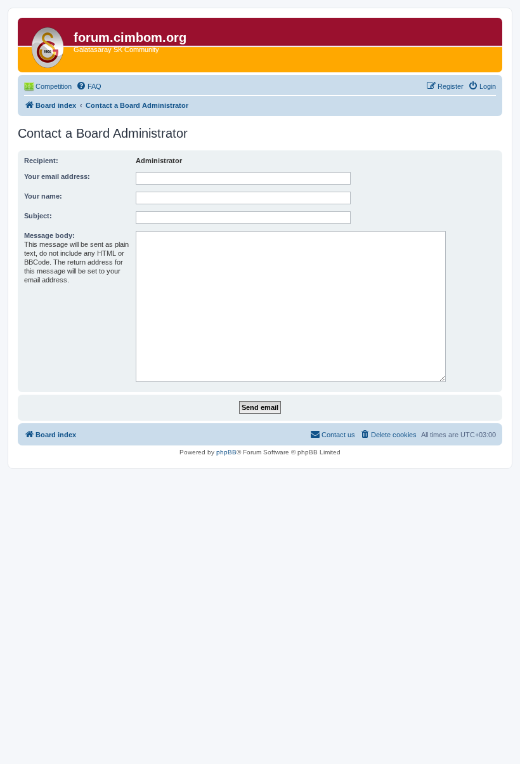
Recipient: (41, 160)
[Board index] (47, 45)
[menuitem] (88, 86)
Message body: (49, 235)
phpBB (226, 452)
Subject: (38, 216)
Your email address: (57, 176)
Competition (54, 86)
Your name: (43, 196)
